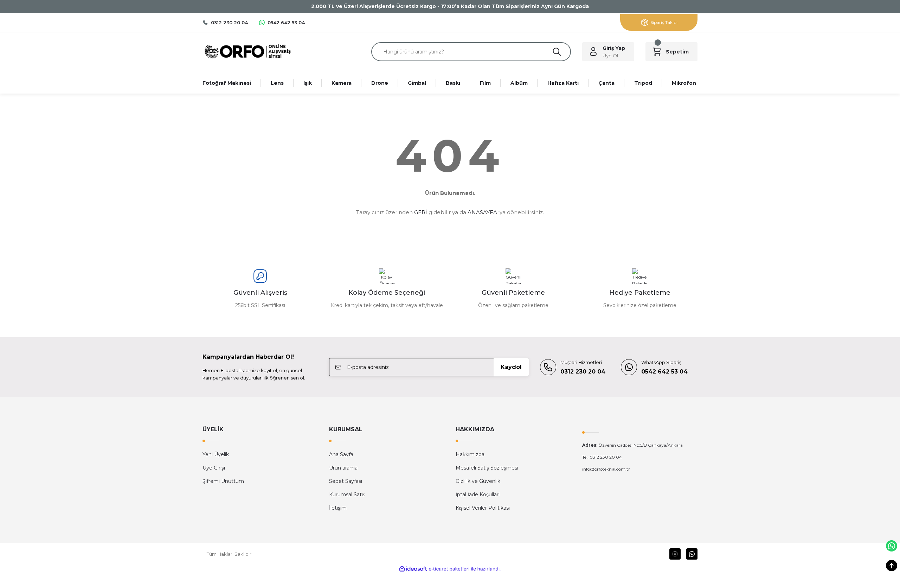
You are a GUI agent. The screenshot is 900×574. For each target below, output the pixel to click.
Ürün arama (343, 468)
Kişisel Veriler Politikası (483, 508)
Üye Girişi (213, 468)
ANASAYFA (482, 212)
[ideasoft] (413, 569)
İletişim (338, 508)
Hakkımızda (470, 454)
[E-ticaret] (449, 569)
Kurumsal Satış (347, 494)
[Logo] (247, 51)
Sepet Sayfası (345, 481)
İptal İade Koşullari (478, 494)
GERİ (420, 212)
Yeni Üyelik (215, 454)
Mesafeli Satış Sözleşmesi (487, 468)
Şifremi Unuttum (223, 481)
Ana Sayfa (341, 454)
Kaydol (511, 367)
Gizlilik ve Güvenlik (478, 481)
